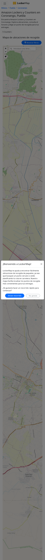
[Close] (41, 264)
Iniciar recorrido (14, 295)
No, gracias (33, 296)
